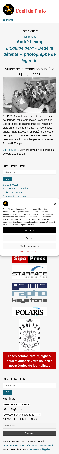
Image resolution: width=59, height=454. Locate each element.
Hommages (29, 36)
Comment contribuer (14, 196)
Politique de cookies (28, 252)
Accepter (29, 230)
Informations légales (38, 449)
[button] (54, 204)
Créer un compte (12, 192)
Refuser (29, 238)
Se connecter (10, 184)
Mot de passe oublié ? (15, 188)
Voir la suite (11, 149)
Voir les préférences (29, 246)
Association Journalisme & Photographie (29, 445)
